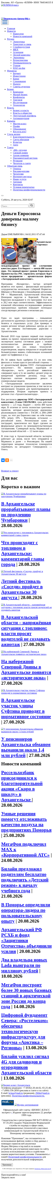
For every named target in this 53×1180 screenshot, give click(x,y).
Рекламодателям (21, 171)
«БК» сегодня (20, 150)
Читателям (18, 174)
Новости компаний (22, 36)
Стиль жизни (13, 134)
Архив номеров (21, 155)
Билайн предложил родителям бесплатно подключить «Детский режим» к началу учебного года (24, 879)
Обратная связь (14, 166)
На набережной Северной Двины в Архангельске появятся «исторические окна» (26, 669)
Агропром (18, 52)
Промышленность (22, 63)
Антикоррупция (21, 118)
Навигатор (18, 33)
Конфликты (19, 97)
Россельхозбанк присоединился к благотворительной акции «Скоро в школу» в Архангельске (22, 786)
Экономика (18, 57)
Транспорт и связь (22, 44)
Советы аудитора (21, 86)
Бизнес (10, 89)
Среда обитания (21, 139)
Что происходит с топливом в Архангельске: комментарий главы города (22, 553)
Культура (17, 142)
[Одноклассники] (7, 460)
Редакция (17, 160)
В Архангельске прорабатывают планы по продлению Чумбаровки (25, 512)
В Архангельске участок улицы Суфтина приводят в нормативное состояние (26, 708)
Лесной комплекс (21, 55)
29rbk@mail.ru (42, 1093)
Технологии (19, 105)
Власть (10, 108)
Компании (18, 92)
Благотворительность (23, 137)
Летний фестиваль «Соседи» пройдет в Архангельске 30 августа (22, 589)
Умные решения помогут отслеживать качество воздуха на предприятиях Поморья (26, 822)
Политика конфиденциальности (29, 190)
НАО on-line (19, 68)
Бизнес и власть (21, 110)
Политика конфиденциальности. (28, 1095)
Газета (10, 147)
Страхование (19, 81)
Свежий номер (20, 152)
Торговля (17, 100)
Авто (15, 145)
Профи (16, 126)
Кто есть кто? (19, 131)
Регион (10, 39)
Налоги (16, 84)
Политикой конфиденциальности (25, 1157)
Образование (19, 129)
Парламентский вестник (25, 158)
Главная (11, 28)
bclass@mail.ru (16, 1093)
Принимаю (7, 1165)
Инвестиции (19, 76)
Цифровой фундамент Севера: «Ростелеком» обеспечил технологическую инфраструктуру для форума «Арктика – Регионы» (24, 1031)
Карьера (11, 121)
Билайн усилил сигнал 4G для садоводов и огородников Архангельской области (26, 1064)
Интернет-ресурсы (22, 176)
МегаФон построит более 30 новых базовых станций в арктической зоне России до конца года (26, 995)
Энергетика (19, 41)
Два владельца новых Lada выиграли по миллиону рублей (24, 965)
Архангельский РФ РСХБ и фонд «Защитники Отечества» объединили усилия (26, 940)
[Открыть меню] (5, 22)
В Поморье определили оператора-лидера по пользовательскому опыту (25, 913)
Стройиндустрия (21, 47)
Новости (11, 31)
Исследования (20, 102)
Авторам (17, 182)
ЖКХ (15, 49)
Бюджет (17, 73)
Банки (16, 78)
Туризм (16, 65)
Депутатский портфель (24, 115)
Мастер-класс (19, 123)
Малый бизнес (20, 94)
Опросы (17, 168)
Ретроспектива (20, 60)
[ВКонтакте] (3, 460)
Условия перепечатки (23, 187)
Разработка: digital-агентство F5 (43, 1168)
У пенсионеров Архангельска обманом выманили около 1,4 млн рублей (25, 747)
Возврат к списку (10, 471)
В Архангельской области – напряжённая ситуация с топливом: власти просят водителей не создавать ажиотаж (26, 630)
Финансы (12, 70)
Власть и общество (22, 113)
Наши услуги (19, 179)
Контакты (18, 184)
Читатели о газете (22, 163)
